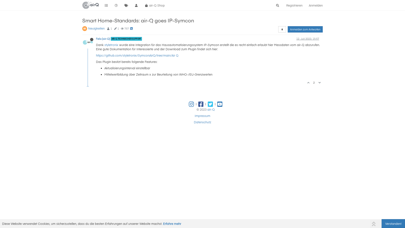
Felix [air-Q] (103, 38)
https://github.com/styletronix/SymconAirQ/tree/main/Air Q (137, 55)
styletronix (111, 45)
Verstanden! (393, 223)
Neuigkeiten (96, 28)
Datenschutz (202, 122)
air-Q (211, 109)
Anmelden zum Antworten (305, 29)
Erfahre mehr (172, 223)
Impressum (202, 116)
